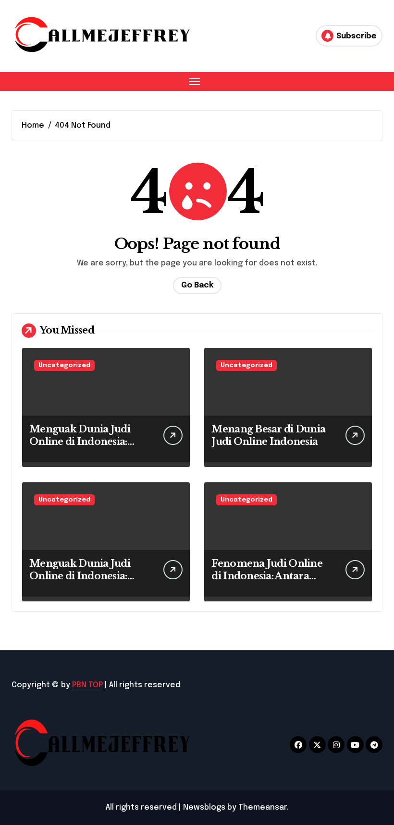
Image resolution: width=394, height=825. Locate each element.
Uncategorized (64, 365)
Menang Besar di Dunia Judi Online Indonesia (268, 435)
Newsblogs (204, 807)
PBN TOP (87, 685)
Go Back (197, 285)
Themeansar (262, 807)
